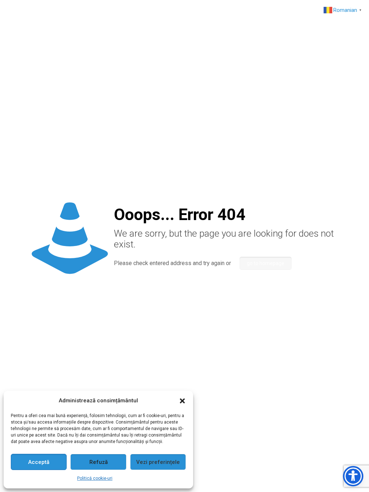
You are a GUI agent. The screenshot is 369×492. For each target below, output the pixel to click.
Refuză (98, 462)
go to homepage (265, 263)
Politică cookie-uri (94, 478)
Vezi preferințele (158, 462)
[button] (182, 400)
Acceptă (38, 462)
